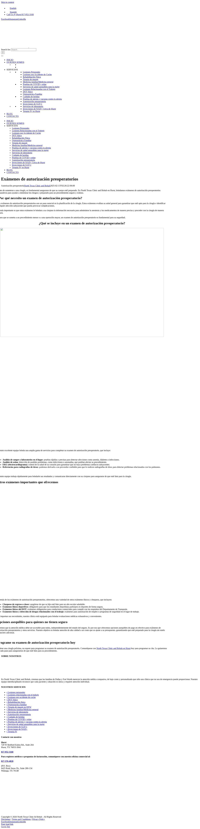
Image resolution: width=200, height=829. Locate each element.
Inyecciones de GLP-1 (32, 104)
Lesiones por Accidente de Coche (37, 74)
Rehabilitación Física (32, 77)
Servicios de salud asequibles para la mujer (41, 87)
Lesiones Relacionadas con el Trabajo (39, 89)
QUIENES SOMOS (15, 62)
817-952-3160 (7, 752)
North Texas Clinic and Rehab (37, 186)
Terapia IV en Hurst (31, 111)
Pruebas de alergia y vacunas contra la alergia (42, 99)
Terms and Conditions (21, 819)
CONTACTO (13, 116)
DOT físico (28, 92)
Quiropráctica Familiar (32, 94)
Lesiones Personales (31, 72)
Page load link (7, 824)
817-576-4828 (7, 761)
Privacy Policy (38, 819)
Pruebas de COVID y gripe (34, 84)
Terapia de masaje (30, 79)
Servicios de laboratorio (33, 106)
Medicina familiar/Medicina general (38, 82)
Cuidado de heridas (31, 96)
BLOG (10, 114)
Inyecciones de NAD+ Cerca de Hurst (39, 109)
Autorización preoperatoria (34, 101)
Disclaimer (5, 819)
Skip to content (7, 2)
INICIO (10, 60)
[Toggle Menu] (2, 55)
